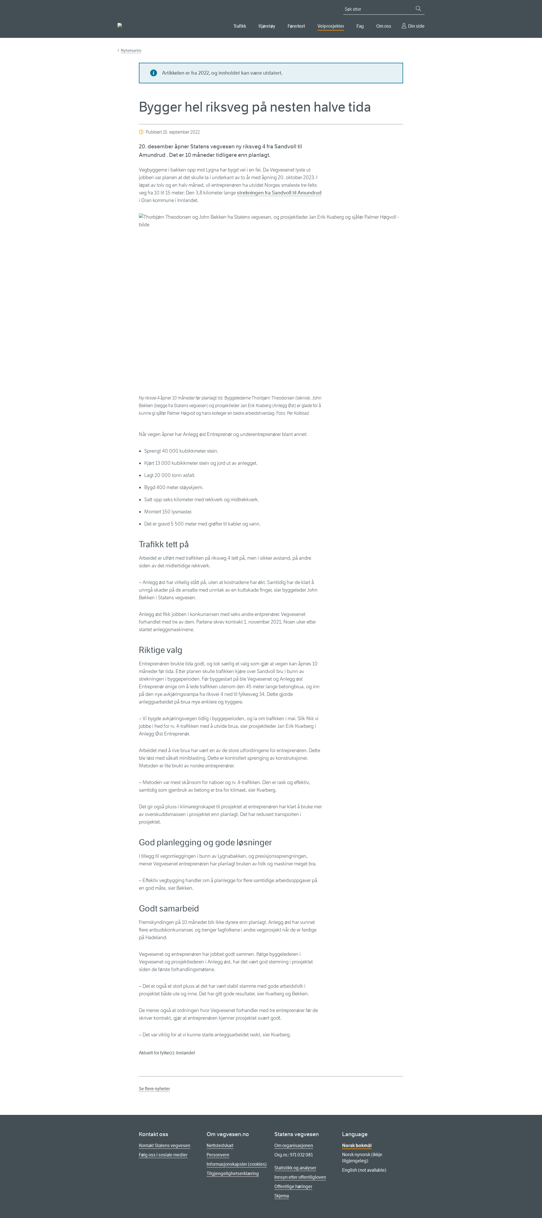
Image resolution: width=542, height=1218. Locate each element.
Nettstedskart (220, 1145)
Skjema (281, 1196)
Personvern (218, 1155)
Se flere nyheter (154, 1088)
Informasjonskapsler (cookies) (237, 1164)
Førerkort (296, 26)
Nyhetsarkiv (131, 50)
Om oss (383, 26)
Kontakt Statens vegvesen (164, 1145)
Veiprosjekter (331, 26)
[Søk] (418, 8)
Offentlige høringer (293, 1186)
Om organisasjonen (293, 1145)
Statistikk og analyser (295, 1168)
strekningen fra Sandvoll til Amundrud (279, 193)
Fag (360, 26)
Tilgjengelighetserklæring (233, 1173)
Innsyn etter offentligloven (300, 1177)
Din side (416, 26)
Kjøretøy (267, 26)
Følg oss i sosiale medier (163, 1155)
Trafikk (239, 26)
